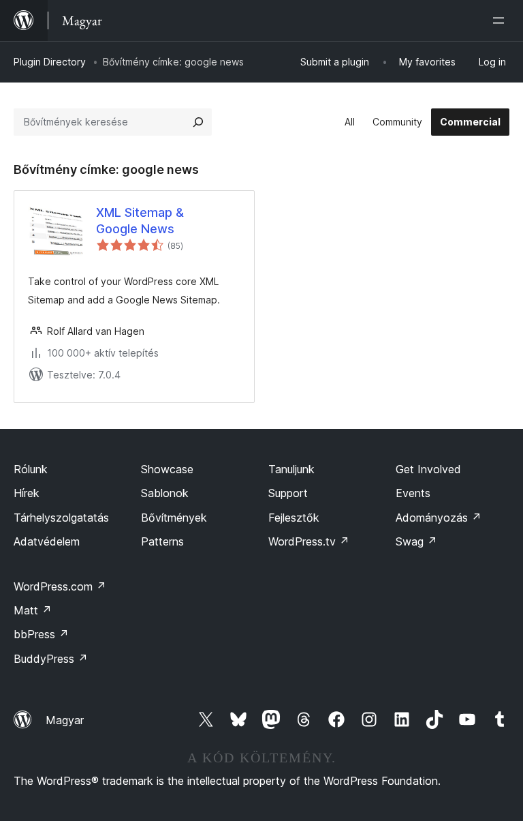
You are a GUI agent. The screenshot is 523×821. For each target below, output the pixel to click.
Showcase (167, 469)
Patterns (162, 541)
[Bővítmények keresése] (198, 122)
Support (288, 493)
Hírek (26, 493)
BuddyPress (51, 659)
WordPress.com (60, 586)
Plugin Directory (50, 62)
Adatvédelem (47, 541)
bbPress (41, 634)
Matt (33, 610)
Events (413, 493)
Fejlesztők (293, 517)
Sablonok (165, 493)
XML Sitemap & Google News (140, 220)
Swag (416, 541)
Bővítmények (174, 517)
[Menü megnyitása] (501, 20)
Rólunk (31, 469)
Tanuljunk (291, 469)
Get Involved (428, 469)
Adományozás (438, 517)
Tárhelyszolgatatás (61, 517)
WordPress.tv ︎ (308, 541)
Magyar (65, 720)
